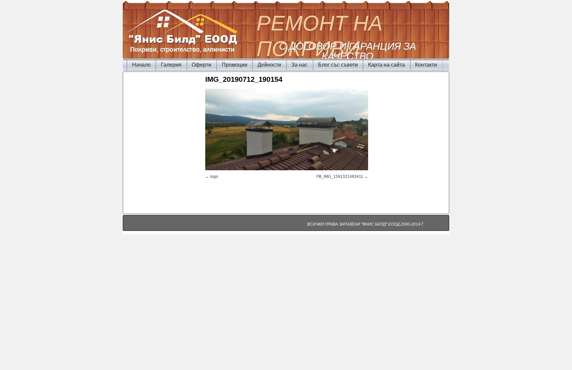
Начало (141, 65)
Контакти (426, 65)
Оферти (201, 65)
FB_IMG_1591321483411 (339, 176)
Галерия (171, 65)
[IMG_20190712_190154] (286, 129)
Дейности (269, 65)
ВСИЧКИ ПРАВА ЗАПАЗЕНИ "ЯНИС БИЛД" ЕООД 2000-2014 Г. (365, 224)
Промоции (234, 65)
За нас (299, 65)
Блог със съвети (338, 65)
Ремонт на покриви (320, 36)
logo (214, 176)
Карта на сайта (386, 65)
